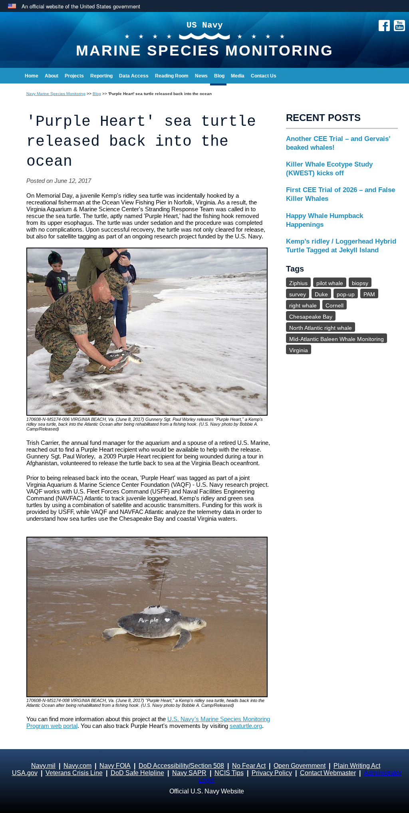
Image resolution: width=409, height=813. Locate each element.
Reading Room (172, 76)
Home (31, 76)
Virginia (298, 350)
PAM (369, 294)
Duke (321, 294)
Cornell (334, 305)
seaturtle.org (246, 725)
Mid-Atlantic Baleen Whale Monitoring (336, 339)
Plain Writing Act (357, 765)
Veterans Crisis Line (74, 772)
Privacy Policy (272, 772)
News (201, 76)
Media (237, 76)
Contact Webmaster (328, 772)
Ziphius (298, 283)
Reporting (101, 76)
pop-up (346, 294)
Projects (74, 76)
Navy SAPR (189, 772)
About (51, 76)
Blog (219, 76)
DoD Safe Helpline (137, 772)
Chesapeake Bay (310, 316)
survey (297, 294)
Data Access (134, 76)
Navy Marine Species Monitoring (55, 93)
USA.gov (25, 772)
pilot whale (329, 283)
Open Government (300, 765)
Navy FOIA (115, 765)
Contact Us (263, 76)
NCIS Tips (229, 772)
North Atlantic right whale (320, 328)
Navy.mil (43, 765)
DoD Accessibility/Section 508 (181, 765)
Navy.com (77, 765)
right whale (303, 305)
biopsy (360, 283)
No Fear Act (249, 765)
